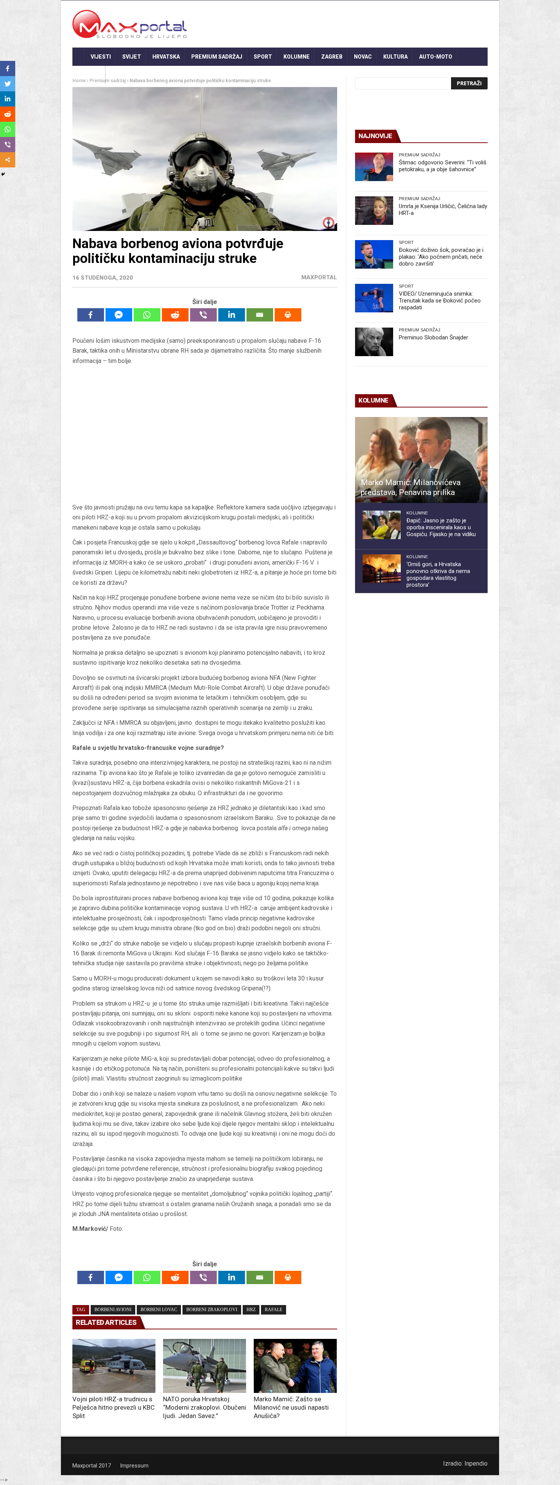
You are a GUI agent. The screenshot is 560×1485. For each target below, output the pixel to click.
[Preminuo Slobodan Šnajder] (374, 342)
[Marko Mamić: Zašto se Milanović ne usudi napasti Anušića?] (295, 1366)
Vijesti (101, 57)
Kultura (395, 57)
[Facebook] (90, 315)
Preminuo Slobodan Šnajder (433, 337)
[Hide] (3, 174)
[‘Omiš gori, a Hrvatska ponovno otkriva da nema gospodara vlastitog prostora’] (382, 568)
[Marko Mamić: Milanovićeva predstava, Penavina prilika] (421, 460)
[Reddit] (175, 315)
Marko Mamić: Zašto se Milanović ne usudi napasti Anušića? (291, 1407)
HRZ (251, 1309)
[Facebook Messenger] (119, 315)
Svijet (131, 57)
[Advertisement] (204, 434)
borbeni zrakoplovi (211, 1309)
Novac (363, 57)
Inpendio (476, 1463)
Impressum (134, 1465)
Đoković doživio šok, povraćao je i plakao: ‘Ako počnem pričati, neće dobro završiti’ (441, 257)
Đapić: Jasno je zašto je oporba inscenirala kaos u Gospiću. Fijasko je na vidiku (441, 527)
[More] (7, 159)
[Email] (259, 315)
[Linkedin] (231, 315)
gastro (89, 75)
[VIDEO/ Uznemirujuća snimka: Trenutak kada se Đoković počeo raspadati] (374, 298)
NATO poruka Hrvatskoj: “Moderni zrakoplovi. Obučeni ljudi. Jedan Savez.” (204, 1407)
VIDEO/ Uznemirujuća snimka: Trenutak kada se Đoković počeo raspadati (440, 300)
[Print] (288, 315)
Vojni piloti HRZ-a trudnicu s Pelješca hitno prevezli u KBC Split (113, 1407)
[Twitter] (7, 83)
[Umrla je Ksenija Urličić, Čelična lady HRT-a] (374, 210)
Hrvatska (166, 57)
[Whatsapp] (147, 315)
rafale (273, 1309)
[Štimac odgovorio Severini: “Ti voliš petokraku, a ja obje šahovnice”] (374, 167)
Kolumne (296, 57)
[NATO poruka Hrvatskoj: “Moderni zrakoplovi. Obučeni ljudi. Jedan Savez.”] (204, 1366)
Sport (263, 57)
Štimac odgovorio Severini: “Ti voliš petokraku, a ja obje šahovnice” (442, 166)
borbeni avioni (112, 1309)
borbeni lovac (159, 1309)
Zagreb (331, 57)
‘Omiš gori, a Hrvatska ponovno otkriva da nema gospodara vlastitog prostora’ (438, 574)
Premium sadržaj (216, 57)
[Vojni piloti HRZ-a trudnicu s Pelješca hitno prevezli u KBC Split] (113, 1366)
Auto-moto (435, 57)
